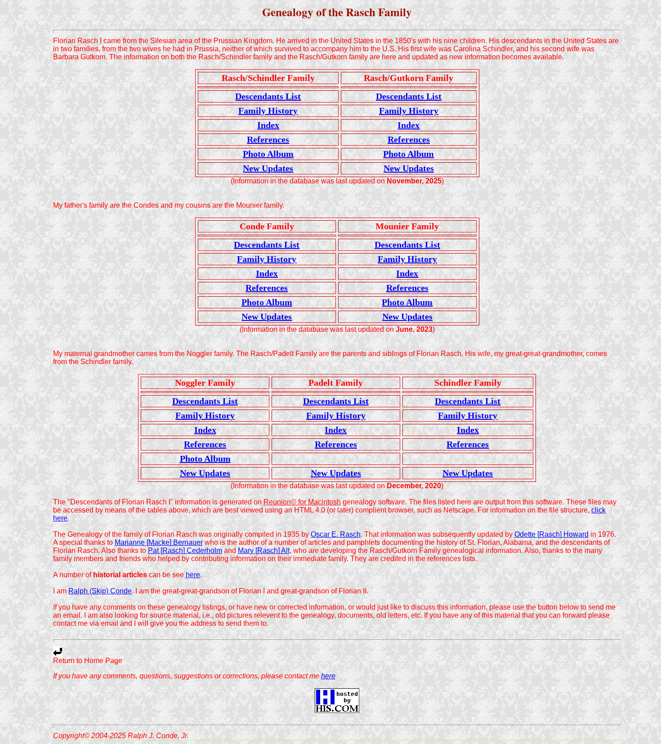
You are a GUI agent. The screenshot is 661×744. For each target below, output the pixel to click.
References (268, 139)
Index (268, 125)
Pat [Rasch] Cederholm (185, 550)
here (193, 575)
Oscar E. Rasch (336, 534)
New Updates (268, 168)
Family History (268, 111)
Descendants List (268, 96)
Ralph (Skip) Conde (100, 591)
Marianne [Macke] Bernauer (159, 542)
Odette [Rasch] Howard (551, 534)
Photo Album (268, 154)
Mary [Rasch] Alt (264, 550)
